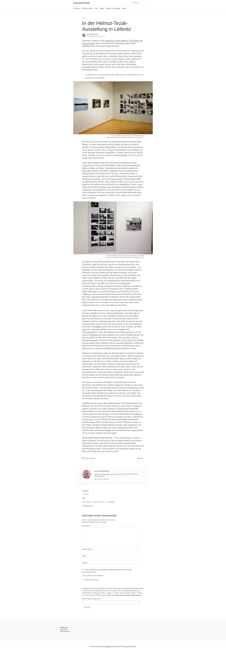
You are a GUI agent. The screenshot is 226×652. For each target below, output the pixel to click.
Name (84, 556)
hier (103, 476)
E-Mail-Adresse (87, 549)
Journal (124, 8)
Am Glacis (76, 8)
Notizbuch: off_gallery (99, 502)
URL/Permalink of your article (91, 599)
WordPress (108, 646)
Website (84, 563)
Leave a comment (89, 458)
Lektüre (101, 8)
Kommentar (86, 526)
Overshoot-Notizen (87, 8)
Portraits (108, 8)
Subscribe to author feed (102, 479)
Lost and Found (81, 3)
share (141, 458)
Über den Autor (65, 631)
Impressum (63, 629)
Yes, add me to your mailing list (93, 575)
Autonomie (128, 646)
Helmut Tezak (86, 502)
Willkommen (64, 627)
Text (85, 18)
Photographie (111, 502)
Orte (96, 8)
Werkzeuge (116, 8)
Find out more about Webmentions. (128, 595)
